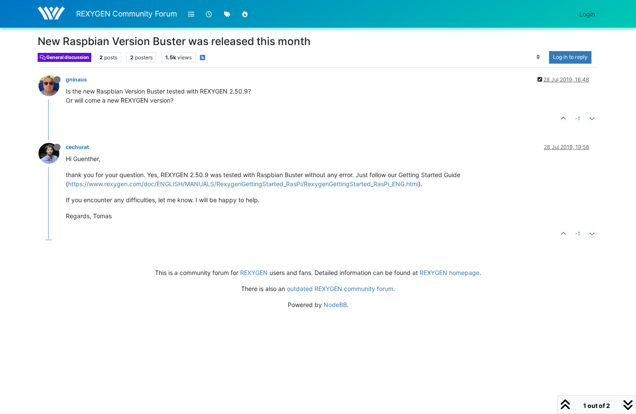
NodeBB (335, 304)
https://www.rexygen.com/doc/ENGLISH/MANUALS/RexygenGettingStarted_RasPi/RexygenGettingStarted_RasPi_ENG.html (243, 184)
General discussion (67, 57)
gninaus (76, 79)
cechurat (77, 147)
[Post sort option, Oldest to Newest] (538, 57)
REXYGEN (254, 272)
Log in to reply (570, 57)
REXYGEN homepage (449, 272)
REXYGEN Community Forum (126, 13)
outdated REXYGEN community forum (340, 288)
